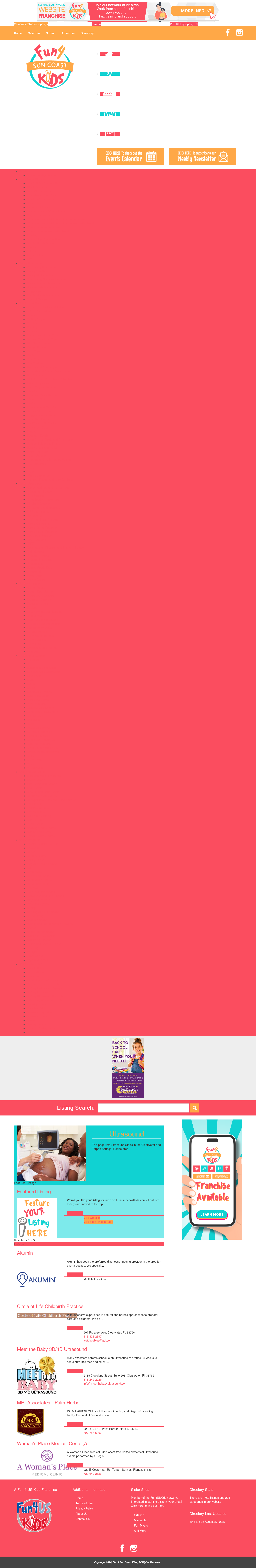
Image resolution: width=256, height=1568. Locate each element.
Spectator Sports (37, 435)
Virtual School (35, 255)
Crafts (31, 684)
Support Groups (37, 299)
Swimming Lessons (39, 940)
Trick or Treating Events (42, 1028)
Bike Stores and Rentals (42, 784)
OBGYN (32, 543)
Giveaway (87, 33)
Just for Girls (35, 716)
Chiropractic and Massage (43, 507)
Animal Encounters (39, 311)
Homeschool (35, 203)
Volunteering (35, 768)
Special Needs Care (39, 567)
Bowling (32, 327)
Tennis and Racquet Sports (44, 944)
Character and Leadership (43, 672)
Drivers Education (38, 696)
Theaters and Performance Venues (49, 459)
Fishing (31, 355)
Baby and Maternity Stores (44, 776)
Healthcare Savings (39, 535)
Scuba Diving (35, 916)
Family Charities (37, 271)
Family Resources (30, 263)
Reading (32, 235)
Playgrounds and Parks (41, 415)
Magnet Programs (38, 215)
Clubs (30, 680)
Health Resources (30, 483)
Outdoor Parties (37, 632)
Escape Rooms (36, 347)
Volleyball (33, 952)
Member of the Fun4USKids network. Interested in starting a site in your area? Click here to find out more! (156, 1502)
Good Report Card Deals (42, 980)
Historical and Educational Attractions (50, 379)
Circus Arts (34, 676)
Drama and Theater (39, 692)
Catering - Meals (37, 603)
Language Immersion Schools (46, 211)
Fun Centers (35, 363)
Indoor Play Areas (38, 383)
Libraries (32, 391)
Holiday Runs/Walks (39, 992)
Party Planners (36, 640)
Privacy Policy (84, 1508)
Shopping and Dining (32, 772)
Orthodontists (35, 551)
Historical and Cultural (41, 708)
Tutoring (32, 251)
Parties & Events (29, 583)
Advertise (68, 33)
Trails (30, 471)
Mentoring (33, 720)
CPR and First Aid (38, 511)
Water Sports (35, 956)
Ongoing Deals (36, 1004)
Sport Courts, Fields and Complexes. (50, 439)
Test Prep (33, 247)
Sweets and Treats (39, 832)
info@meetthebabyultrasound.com (105, 1383)
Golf (29, 868)
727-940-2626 (93, 1473)
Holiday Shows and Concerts (45, 996)
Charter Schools (37, 187)
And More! (140, 1531)
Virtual (31, 764)
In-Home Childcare (39, 207)
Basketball (33, 848)
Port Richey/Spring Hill (184, 24)
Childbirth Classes (38, 503)
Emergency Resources (41, 267)
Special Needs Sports (40, 932)
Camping (32, 331)
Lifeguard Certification (41, 892)
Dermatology (35, 515)
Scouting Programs (39, 744)
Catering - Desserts (39, 599)
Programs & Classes (32, 656)
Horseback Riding (38, 884)
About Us (81, 1514)
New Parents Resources (42, 287)
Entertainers (34, 616)
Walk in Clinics (36, 579)
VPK (29, 259)
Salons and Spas (37, 427)
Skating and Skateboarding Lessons (50, 924)
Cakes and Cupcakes (40, 595)
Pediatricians (35, 563)
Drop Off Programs (39, 191)
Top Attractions (36, 463)
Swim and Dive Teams (41, 936)
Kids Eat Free (35, 820)
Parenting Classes (38, 736)
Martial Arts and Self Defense (45, 896)
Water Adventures (38, 475)
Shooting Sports (37, 920)
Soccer (31, 928)
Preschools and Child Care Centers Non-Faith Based (60, 223)
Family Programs (38, 700)
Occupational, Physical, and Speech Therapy (55, 547)
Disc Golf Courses (38, 343)
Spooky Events (36, 1024)
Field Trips (33, 351)
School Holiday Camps (41, 175)
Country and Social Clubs (43, 335)
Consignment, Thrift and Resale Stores (51, 800)
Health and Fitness (39, 876)
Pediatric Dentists (38, 555)
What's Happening (30, 964)
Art (29, 664)
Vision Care (34, 575)
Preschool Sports (38, 904)
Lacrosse (33, 888)
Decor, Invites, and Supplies (44, 611)
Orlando (139, 1515)
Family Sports (35, 860)
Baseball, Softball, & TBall (43, 844)
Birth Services (35, 495)
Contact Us (83, 1519)
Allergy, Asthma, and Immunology (48, 487)
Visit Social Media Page (98, 1222)
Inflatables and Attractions (43, 624)
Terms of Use (84, 1503)
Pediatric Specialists (39, 559)
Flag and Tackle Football (42, 864)
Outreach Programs (39, 732)
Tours (30, 467)
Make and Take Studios (42, 395)
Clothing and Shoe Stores (43, 792)
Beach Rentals (36, 780)
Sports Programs (29, 840)
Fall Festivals (35, 972)
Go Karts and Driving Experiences (48, 371)
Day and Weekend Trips (42, 339)
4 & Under (33, 660)
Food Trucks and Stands (42, 620)
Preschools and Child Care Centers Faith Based (57, 219)
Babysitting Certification (42, 668)
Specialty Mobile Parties (42, 648)
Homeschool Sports (39, 880)
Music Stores (35, 824)
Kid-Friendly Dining (39, 816)
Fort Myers (141, 1525)
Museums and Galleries (42, 407)
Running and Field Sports (43, 912)
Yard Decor (34, 652)
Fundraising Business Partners (46, 279)
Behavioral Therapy (39, 491)
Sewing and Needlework (42, 748)
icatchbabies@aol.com (98, 1340)
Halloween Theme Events (43, 984)
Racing (31, 908)
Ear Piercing (34, 804)
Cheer (31, 852)
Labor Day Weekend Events (44, 1000)
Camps (23, 171)
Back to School (36, 968)
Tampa (96, 24)
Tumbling (33, 948)
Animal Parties (36, 587)
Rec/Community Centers (42, 423)
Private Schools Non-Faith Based (48, 231)
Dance (31, 688)
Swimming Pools (37, 451)
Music (30, 724)
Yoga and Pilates (37, 960)
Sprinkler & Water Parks (42, 447)
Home (18, 33)
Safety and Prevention (41, 740)
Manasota (140, 1520)
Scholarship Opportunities (43, 239)
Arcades (32, 315)
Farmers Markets (38, 808)
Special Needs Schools (41, 243)
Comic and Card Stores (42, 796)
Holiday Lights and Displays (44, 988)
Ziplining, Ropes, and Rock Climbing (50, 479)
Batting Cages (36, 319)
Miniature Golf (36, 399)
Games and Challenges (42, 367)
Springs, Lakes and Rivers (43, 443)
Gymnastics (34, 872)
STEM (31, 756)
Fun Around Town (30, 303)
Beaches (32, 323)
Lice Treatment (36, 539)
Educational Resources (41, 195)
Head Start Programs (40, 199)
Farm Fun (33, 976)
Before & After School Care (44, 183)
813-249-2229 (93, 1379)
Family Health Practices (42, 531)
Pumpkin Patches (38, 1008)
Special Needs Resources (43, 295)
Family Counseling (38, 523)
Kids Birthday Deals (39, 628)
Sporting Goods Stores (41, 828)
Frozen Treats (36, 812)
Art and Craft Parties (40, 591)
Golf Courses (35, 375)
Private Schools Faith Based (45, 227)
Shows (31, 1020)
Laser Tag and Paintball (42, 387)
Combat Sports (36, 856)
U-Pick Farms (35, 1032)
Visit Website (92, 1218)
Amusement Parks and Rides (45, 307)
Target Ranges (36, 455)
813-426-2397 (93, 1336)
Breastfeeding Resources (43, 499)
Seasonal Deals (37, 1016)
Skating (31, 431)
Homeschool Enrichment (42, 712)
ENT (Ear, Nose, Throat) (42, 519)
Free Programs (36, 704)
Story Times (34, 760)
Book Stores (34, 788)
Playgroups (34, 291)
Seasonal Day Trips (39, 1012)
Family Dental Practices (42, 527)
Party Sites (34, 644)
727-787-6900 (93, 1433)
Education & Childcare (33, 179)
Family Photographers (41, 275)
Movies (31, 403)
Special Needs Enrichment (43, 752)
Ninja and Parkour (38, 900)
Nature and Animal (39, 728)
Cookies (32, 607)
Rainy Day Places (38, 419)
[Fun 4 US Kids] (50, 66)
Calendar (34, 33)
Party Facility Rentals (40, 636)
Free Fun (33, 359)
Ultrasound (34, 571)
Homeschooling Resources (44, 283)
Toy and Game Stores (41, 836)
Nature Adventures (39, 411)
